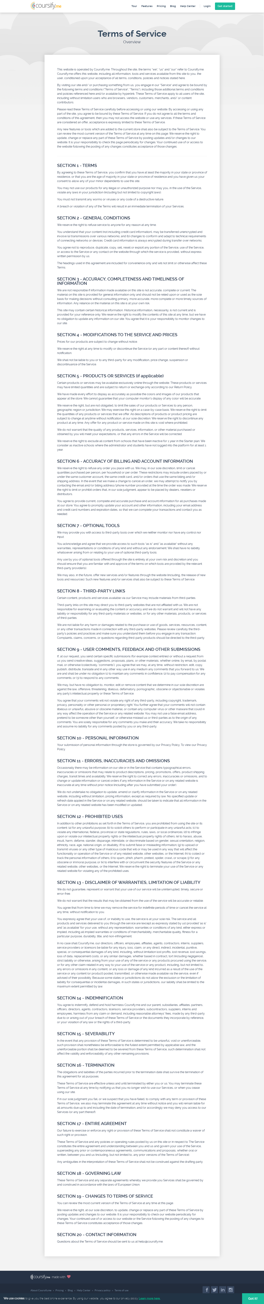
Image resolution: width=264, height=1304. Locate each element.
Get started (225, 6)
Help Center (188, 6)
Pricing (161, 6)
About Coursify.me (41, 1290)
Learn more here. (149, 1298)
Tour (134, 6)
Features (146, 6)
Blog (173, 6)
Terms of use (121, 1290)
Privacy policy (102, 1290)
